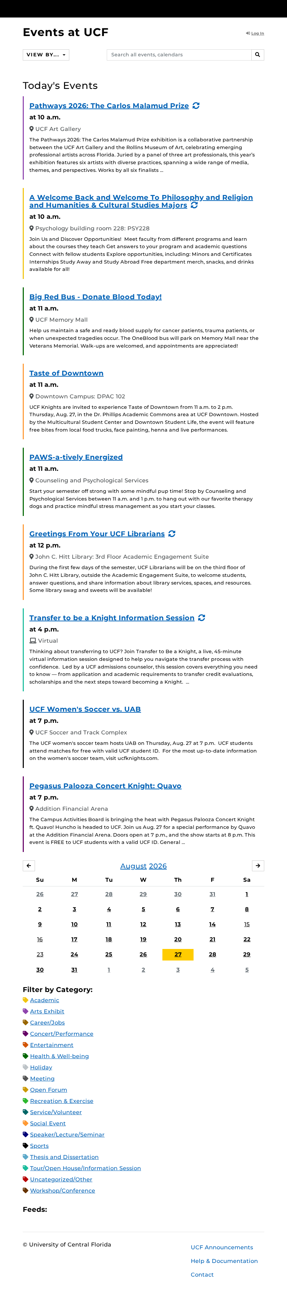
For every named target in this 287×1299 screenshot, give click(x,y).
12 (143, 924)
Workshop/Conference (62, 1190)
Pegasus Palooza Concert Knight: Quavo (105, 786)
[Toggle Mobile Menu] (262, 8)
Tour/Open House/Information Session (85, 1168)
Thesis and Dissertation (64, 1157)
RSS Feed (80, 1209)
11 (108, 924)
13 (178, 924)
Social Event (48, 1123)
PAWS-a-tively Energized (76, 457)
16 (40, 939)
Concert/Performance (61, 1034)
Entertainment (52, 1045)
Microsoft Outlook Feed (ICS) (68, 1209)
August (133, 866)
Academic (44, 1000)
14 (212, 924)
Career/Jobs (47, 1022)
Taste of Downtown (66, 373)
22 (247, 939)
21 (213, 939)
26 (40, 894)
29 (143, 894)
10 (74, 924)
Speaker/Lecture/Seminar (67, 1134)
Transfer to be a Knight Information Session (112, 618)
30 (178, 894)
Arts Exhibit (47, 1011)
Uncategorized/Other (61, 1179)
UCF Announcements (222, 1247)
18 (109, 939)
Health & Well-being (59, 1056)
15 (247, 924)
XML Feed (92, 1209)
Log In (257, 33)
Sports (39, 1146)
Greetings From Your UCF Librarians (97, 534)
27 (74, 894)
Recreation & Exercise (61, 1101)
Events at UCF (65, 32)
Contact (202, 1274)
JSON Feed (104, 1209)
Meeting (42, 1078)
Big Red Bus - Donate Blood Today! (95, 297)
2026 (158, 866)
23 (40, 954)
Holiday (41, 1067)
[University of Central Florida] (69, 8)
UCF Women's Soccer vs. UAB (85, 709)
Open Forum (48, 1090)
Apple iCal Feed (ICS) (56, 1209)
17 (74, 939)
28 (109, 894)
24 (74, 954)
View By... (44, 54)
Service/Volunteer (56, 1112)
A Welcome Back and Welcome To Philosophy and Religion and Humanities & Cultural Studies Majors (141, 201)
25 (108, 954)
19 (143, 939)
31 (213, 894)
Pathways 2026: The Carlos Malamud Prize (109, 106)
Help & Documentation (224, 1261)
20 (178, 939)
